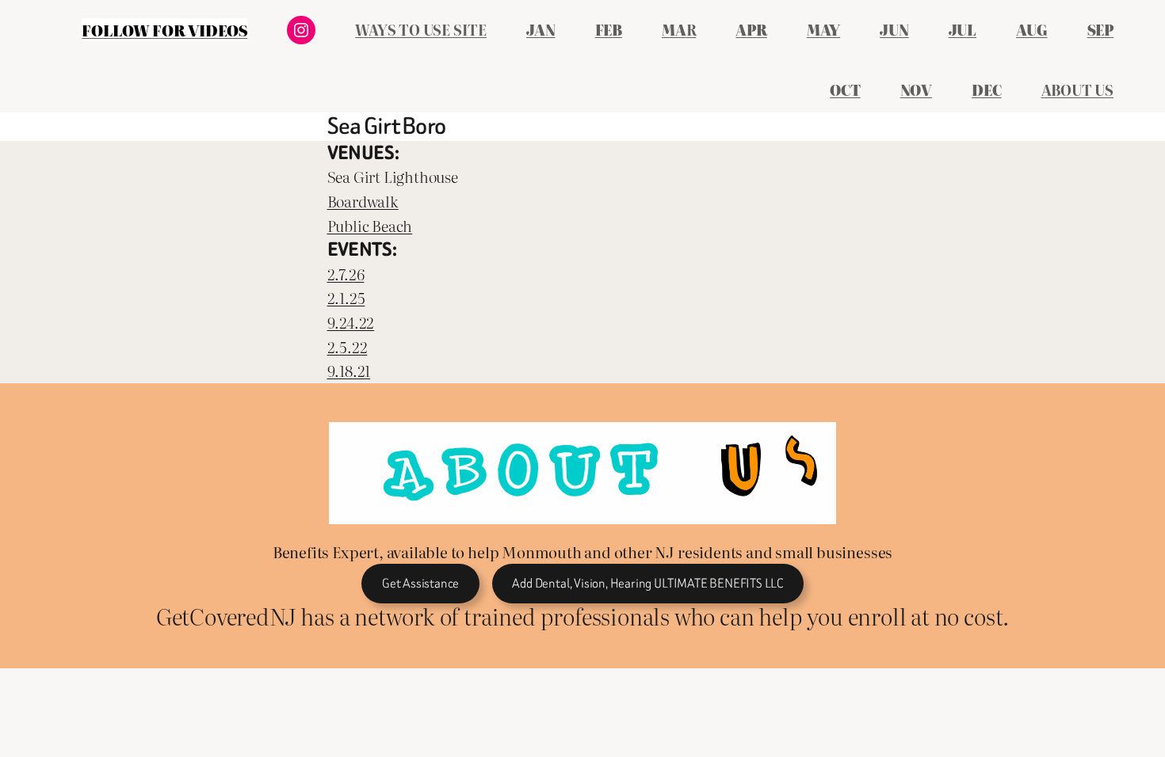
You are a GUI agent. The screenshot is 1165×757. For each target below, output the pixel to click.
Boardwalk (363, 200)
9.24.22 (351, 321)
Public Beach (370, 225)
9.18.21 (349, 370)
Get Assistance (420, 583)
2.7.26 (346, 273)
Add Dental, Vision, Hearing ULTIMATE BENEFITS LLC (647, 583)
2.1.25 (346, 297)
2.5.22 (347, 346)
